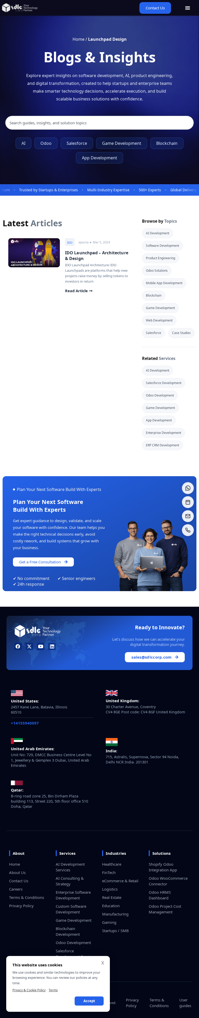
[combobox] (99, 123)
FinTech (109, 872)
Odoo (46, 143)
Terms (53, 990)
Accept (89, 1001)
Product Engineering (160, 258)
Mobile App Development (164, 283)
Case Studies (181, 333)
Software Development (162, 245)
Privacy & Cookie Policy (29, 990)
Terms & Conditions (26, 897)
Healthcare (111, 864)
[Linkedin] (52, 646)
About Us (17, 872)
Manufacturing (115, 914)
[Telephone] (188, 530)
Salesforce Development (163, 383)
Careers (16, 889)
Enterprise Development (163, 433)
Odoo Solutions (157, 270)
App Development (99, 158)
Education (111, 905)
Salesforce (77, 143)
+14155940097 (25, 723)
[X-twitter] (29, 646)
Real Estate (111, 897)
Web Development (159, 320)
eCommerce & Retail (120, 880)
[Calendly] (188, 502)
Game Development (121, 143)
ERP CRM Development (162, 445)
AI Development (157, 233)
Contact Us (18, 880)
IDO (70, 242)
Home (78, 39)
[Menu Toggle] (187, 7)
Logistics (110, 889)
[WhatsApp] (188, 488)
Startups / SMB (115, 930)
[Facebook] (18, 646)
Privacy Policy (21, 905)
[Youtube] (41, 646)
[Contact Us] (188, 516)
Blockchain (166, 143)
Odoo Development (160, 395)
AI (23, 143)
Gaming (109, 922)
